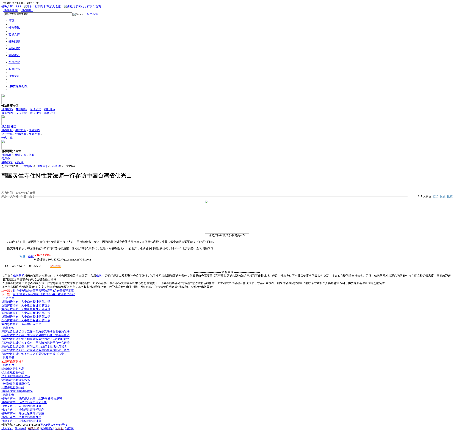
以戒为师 (7, 113)
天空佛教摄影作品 (12, 387)
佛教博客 (7, 162)
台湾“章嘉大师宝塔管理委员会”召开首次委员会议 (44, 294)
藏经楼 (19, 162)
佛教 (99, 275)
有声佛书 (14, 69)
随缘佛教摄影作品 (12, 368)
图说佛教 (14, 62)
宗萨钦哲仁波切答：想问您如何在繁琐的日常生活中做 (35, 335)
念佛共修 (7, 133)
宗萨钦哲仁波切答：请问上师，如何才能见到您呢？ (34, 346)
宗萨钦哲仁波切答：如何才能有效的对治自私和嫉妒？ (35, 338)
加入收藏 (55, 6)
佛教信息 (42, 166)
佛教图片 (8, 365)
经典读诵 (7, 109)
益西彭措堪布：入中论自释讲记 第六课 (25, 301)
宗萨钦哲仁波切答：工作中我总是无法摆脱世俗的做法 (35, 331)
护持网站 (47, 428)
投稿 (450, 196)
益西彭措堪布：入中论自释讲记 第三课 (25, 312)
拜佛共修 (20, 133)
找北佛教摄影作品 (12, 372)
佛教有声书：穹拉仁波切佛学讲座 (22, 413)
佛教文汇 (14, 75)
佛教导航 (27, 166)
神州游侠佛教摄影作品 (15, 383)
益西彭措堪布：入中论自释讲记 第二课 (25, 316)
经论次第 (35, 109)
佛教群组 (20, 130)
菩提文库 (14, 34)
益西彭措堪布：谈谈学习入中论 (21, 324)
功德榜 (69, 428)
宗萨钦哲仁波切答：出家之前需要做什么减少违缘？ (34, 353)
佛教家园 (34, 130)
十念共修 (7, 137)
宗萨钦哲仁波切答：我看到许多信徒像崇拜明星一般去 (35, 350)
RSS (18, 6)
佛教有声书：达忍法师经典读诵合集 (24, 402)
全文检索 (92, 13)
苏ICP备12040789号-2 (53, 424)
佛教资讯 (14, 27)
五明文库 (8, 298)
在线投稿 (55, 266)
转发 (442, 196)
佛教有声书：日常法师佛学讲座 (21, 420)
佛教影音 (8, 394)
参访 (31, 256)
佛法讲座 (20, 154)
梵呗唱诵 (21, 109)
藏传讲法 (35, 113)
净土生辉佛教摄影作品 (15, 376)
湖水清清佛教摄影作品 (15, 379)
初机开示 (49, 109)
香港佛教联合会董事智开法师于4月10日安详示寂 (43, 290)
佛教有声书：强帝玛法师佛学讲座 (22, 409)
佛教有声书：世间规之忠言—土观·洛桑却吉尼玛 (31, 398)
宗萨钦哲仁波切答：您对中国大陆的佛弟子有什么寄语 (35, 342)
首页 (11, 20)
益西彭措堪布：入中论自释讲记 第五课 (25, 305)
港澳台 (56, 166)
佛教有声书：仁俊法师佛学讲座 (21, 417)
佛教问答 (14, 41)
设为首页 (95, 6)
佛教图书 (8, 357)
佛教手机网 (10, 10)
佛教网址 (27, 10)
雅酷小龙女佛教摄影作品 (17, 391)
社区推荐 (14, 55)
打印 (435, 196)
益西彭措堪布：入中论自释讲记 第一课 (25, 320)
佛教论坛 (7, 130)
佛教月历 (7, 6)
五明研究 (14, 48)
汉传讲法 (21, 113)
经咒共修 (34, 133)
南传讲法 (49, 113)
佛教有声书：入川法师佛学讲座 (21, 406)
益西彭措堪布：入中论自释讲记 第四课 (25, 309)
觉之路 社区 (8, 126)
